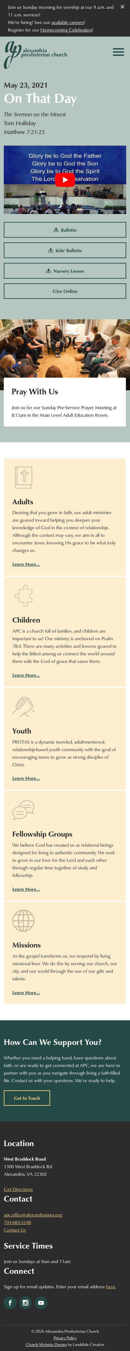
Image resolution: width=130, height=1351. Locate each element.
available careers (67, 22)
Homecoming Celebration (66, 29)
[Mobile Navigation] (118, 52)
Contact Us (15, 1229)
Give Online (65, 290)
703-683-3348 (17, 1222)
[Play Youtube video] (65, 180)
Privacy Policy (65, 1338)
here (110, 1286)
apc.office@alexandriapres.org (33, 1214)
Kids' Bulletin (67, 250)
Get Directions (18, 1189)
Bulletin (67, 229)
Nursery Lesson (67, 270)
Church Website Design (46, 1344)
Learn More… (26, 563)
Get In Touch (27, 1097)
